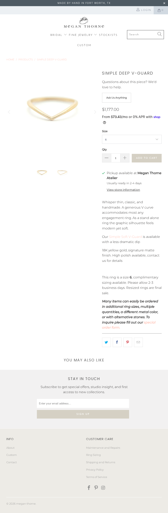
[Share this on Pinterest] (127, 342)
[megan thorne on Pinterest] (96, 488)
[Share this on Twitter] (106, 342)
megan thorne (26, 503)
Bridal (57, 35)
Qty (104, 149)
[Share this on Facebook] (117, 342)
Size (105, 131)
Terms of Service (96, 477)
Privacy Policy (95, 469)
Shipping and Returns (100, 462)
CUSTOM (84, 45)
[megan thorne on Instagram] (103, 488)
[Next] (95, 112)
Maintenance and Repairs (103, 447)
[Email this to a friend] (138, 342)
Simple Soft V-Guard (125, 237)
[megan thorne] (84, 23)
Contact (11, 462)
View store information (123, 189)
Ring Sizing (93, 454)
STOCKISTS (108, 35)
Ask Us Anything (116, 97)
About (10, 447)
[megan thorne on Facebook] (89, 488)
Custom (11, 454)
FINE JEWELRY (81, 35)
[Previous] (9, 112)
